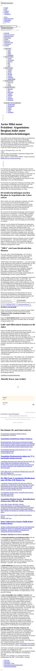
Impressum (7, 662)
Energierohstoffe (9, 80)
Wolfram (10, 95)
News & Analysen (9, 34)
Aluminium (7, 14)
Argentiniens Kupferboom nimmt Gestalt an (16, 439)
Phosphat (10, 89)
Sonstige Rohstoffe (10, 87)
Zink (9, 64)
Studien (6, 39)
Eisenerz (6, 11)
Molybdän (10, 92)
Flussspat (10, 98)
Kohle (9, 85)
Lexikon (6, 45)
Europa (10, 107)
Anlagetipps (7, 44)
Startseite (6, 33)
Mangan (10, 74)
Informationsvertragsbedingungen (9, 305)
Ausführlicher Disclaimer (27, 645)
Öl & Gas (10, 82)
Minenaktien (7, 20)
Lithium (6, 12)
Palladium (10, 55)
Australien (10, 112)
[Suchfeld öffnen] (5, 23)
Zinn (9, 66)
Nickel (9, 71)
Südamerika (11, 106)
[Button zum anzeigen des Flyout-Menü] (1, 5)
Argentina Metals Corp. (7, 453)
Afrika (9, 109)
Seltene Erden (11, 79)
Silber (9, 52)
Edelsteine (10, 100)
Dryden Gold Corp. (6, 518)
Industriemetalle (9, 56)
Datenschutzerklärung (23, 304)
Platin (9, 53)
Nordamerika (11, 104)
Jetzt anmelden (21, 300)
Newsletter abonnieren (7, 3)
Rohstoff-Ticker (8, 42)
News (5, 17)
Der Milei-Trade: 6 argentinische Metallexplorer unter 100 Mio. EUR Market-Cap (18, 479)
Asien (9, 110)
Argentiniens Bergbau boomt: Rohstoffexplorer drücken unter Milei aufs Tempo (18, 500)
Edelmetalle (8, 48)
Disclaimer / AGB (10, 304)
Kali (9, 90)
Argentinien (10, 375)
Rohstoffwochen (8, 18)
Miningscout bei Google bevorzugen (11, 158)
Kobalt (9, 73)
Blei (9, 63)
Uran (9, 84)
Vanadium (10, 77)
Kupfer (6, 8)
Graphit (10, 76)
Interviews (7, 21)
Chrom (10, 97)
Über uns (6, 660)
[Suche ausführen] (18, 30)
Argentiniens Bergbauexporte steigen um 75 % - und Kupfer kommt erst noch (18, 457)
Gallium (10, 93)
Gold (5, 9)
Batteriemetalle (8, 68)
